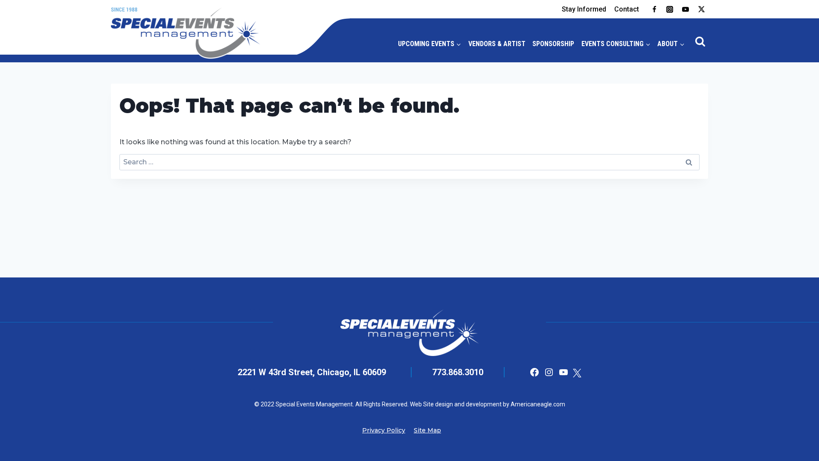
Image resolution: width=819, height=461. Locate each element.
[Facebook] (654, 9)
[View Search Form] (700, 42)
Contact (626, 9)
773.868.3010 (457, 372)
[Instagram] (670, 9)
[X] (701, 9)
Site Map (427, 430)
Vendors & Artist (497, 44)
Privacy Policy (383, 430)
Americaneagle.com (537, 404)
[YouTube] (685, 9)
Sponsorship (553, 44)
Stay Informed (584, 9)
